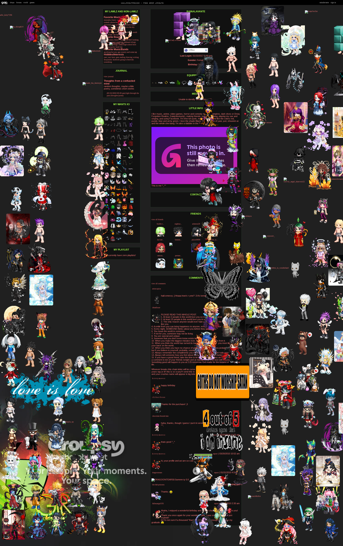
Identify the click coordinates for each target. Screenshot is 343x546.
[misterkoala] (307, 391)
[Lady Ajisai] (55, 536)
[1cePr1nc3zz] (311, 11)
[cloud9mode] (15, 303)
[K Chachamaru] (307, 532)
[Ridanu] (202, 515)
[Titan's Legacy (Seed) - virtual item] (178, 85)
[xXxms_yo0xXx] (258, 318)
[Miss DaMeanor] (231, 193)
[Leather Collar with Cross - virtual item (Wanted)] (131, 197)
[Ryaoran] (309, 465)
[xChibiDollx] (234, 40)
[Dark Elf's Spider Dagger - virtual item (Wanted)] (131, 222)
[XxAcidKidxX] (254, 496)
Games (32, 3)
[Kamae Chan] (207, 126)
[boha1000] (282, 511)
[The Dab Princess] (210, 174)
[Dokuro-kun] (36, 539)
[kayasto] (208, 272)
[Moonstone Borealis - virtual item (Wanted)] (113, 184)
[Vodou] (305, 495)
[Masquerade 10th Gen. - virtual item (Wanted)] (131, 235)
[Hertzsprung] (261, 422)
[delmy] (286, 544)
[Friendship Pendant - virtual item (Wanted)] (131, 165)
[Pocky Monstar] (316, 73)
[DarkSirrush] (94, 51)
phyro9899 (196, 240)
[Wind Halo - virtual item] (172, 85)
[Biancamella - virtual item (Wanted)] (119, 228)
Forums (19, 3)
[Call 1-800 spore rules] (320, 189)
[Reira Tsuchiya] (24, 141)
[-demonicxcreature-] (56, 422)
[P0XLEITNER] (93, 504)
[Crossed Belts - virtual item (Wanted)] (125, 133)
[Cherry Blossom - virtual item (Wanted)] (131, 216)
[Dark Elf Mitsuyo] (233, 337)
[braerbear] (12, 176)
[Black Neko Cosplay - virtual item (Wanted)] (113, 146)
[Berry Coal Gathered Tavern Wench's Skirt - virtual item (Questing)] (113, 241)
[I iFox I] (95, 393)
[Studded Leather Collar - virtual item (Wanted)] (125, 158)
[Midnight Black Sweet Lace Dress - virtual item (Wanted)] (113, 120)
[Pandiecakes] (15, 212)
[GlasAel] (23, 393)
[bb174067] (54, 507)
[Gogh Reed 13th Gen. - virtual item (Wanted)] (113, 235)
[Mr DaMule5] (38, 243)
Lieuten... (178, 240)
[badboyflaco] (232, 365)
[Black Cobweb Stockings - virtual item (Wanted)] (119, 127)
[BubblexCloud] (271, 196)
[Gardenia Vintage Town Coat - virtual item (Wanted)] (119, 158)
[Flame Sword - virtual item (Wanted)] (131, 184)
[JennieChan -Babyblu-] (39, 144)
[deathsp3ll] (202, 544)
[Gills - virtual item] (154, 85)
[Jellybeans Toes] (272, 36)
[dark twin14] (198, 100)
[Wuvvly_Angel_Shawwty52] (295, 182)
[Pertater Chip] (230, 152)
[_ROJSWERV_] (269, 236)
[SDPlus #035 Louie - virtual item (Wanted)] (119, 209)
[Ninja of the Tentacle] (255, 129)
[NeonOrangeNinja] (306, 428)
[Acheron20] (209, 44)
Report (215, 454)
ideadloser (156, 308)
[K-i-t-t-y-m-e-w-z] (53, 81)
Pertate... (178, 256)
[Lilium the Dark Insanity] (282, 373)
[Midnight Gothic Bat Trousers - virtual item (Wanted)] (125, 127)
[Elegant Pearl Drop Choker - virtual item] (184, 85)
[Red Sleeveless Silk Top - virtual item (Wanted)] (131, 146)
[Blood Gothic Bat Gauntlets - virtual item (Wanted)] (113, 133)
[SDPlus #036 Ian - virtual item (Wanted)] (119, 177)
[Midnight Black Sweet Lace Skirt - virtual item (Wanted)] (119, 120)
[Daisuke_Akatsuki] (230, 72)
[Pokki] (66, 384)
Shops (12, 3)
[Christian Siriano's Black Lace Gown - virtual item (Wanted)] (119, 146)
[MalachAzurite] (98, 290)
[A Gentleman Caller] (301, 355)
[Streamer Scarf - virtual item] (220, 85)
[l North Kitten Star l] (78, 380)
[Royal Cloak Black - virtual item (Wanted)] (131, 114)
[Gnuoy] (31, 451)
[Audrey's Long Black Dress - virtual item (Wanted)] (113, 158)
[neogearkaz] (273, 109)
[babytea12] (97, 365)
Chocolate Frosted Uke (160, 416)
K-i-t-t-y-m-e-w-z (158, 378)
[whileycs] (247, 216)
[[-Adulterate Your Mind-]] (296, 132)
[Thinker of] (74, 506)
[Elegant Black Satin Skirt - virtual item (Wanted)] (125, 114)
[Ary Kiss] (233, 110)
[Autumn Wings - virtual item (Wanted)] (125, 197)
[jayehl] (324, 374)
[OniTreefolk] (253, 209)
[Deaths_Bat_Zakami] (45, 380)
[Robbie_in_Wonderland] (278, 268)
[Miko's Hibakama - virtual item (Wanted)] (131, 209)
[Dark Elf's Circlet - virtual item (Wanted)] (131, 171)
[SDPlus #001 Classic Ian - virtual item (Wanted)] (113, 177)
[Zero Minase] (266, 123)
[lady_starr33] (329, 416)
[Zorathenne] (284, 409)
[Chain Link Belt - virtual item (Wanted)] (119, 133)
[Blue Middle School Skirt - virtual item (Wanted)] (113, 152)
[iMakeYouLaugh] (259, 492)
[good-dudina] (99, 533)
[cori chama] (96, 232)
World (25, 3)
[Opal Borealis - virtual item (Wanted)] (119, 184)
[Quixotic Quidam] (261, 387)
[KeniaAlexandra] (328, 542)
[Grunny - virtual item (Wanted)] (131, 158)
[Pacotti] (18, 244)
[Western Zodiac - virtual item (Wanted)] (119, 222)
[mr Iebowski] (283, 438)
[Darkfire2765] (205, 360)
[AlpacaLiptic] (260, 452)
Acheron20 (196, 224)
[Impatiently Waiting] (297, 172)
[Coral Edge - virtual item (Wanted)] (125, 171)
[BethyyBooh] (297, 247)
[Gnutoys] (97, 316)
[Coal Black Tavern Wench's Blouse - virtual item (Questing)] (119, 241)
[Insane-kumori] (41, 305)
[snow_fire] (258, 282)
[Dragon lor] (293, 94)
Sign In (333, 3)
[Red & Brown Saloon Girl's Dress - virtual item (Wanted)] (113, 216)
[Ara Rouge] (328, 486)
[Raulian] (34, 510)
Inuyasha (107, 20)
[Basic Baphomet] (257, 354)
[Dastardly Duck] (28, 367)
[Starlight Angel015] (78, 535)
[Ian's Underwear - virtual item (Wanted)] (131, 177)
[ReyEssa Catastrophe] (54, 450)
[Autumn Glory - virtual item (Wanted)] (125, 216)
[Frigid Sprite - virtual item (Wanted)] (119, 165)
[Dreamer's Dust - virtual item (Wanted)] (125, 222)
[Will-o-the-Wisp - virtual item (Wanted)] (113, 203)
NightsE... (178, 224)
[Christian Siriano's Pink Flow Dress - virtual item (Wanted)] (125, 146)
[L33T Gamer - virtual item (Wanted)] (131, 203)
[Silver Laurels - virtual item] (160, 85)
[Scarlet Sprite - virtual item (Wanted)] (125, 203)
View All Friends (157, 220)
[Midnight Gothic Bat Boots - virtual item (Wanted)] (113, 127)
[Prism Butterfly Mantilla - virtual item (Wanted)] (113, 228)
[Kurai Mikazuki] (252, 173)
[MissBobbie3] (71, 395)
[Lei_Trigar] (201, 484)
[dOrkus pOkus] (321, 223)
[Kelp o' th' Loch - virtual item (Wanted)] (119, 235)
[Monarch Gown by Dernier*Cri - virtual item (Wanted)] (119, 203)
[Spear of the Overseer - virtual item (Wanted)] (119, 171)
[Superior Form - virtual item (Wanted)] (125, 209)
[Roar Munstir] (235, 265)
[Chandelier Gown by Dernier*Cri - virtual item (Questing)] (113, 171)
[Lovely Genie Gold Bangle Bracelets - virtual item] (166, 85)
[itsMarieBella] (293, 56)
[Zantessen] (41, 211)
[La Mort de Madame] (233, 232)
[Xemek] (319, 299)
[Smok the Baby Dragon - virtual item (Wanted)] (125, 228)
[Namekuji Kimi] (279, 335)
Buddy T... (160, 224)
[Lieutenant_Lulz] (116, 43)
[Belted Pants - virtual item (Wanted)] (119, 139)
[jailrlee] (319, 267)
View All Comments (158, 284)
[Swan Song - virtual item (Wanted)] (125, 235)
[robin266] (96, 259)
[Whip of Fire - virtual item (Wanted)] (131, 190)
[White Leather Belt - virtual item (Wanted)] (131, 133)
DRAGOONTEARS (157, 473)
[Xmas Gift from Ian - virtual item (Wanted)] (125, 177)
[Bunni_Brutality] (39, 272)
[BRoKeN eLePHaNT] (95, 423)
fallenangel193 (158, 504)
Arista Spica (156, 289)
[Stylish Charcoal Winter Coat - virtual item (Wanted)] (131, 139)
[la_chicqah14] (16, 27)
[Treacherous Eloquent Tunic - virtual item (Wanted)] (119, 114)
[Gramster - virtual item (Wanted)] (113, 209)
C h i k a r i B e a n (158, 397)
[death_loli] (275, 229)
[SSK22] (322, 339)
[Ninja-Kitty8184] (302, 320)
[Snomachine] (294, 281)
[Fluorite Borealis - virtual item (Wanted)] (125, 184)
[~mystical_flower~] (238, 484)
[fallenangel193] (120, 41)
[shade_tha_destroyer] (92, 83)
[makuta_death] (39, 176)
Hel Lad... (160, 240)
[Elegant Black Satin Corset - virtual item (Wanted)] (113, 114)
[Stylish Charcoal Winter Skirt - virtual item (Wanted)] (125, 139)
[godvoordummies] (211, 206)
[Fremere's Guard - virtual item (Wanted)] (113, 197)
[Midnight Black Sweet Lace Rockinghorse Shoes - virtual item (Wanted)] (131, 120)
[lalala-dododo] (179, 41)
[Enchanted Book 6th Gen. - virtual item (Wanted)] (119, 216)
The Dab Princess (158, 485)
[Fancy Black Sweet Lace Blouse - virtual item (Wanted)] (125, 120)
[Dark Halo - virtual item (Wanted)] (125, 152)
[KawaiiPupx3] (243, 545)
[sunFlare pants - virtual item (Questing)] (125, 165)
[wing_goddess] (209, 331)
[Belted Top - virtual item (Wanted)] (113, 139)
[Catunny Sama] (96, 200)
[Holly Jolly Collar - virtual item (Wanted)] (119, 197)
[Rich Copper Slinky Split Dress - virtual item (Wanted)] (113, 165)
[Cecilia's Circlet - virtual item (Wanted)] (131, 228)
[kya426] (317, 150)
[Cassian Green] (13, 539)
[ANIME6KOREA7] (93, 450)
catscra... (160, 256)
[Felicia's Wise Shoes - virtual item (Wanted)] (119, 152)
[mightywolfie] (221, 527)
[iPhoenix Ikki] (272, 77)
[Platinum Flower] (250, 88)
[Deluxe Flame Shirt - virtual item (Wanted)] (119, 190)
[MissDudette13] (16, 273)
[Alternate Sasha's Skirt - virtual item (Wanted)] (113, 222)
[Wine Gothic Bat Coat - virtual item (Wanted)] (131, 127)
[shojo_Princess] (316, 116)
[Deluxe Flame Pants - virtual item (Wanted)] (125, 190)
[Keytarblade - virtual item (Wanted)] (131, 152)
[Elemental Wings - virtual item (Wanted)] (113, 190)
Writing (136, 57)
